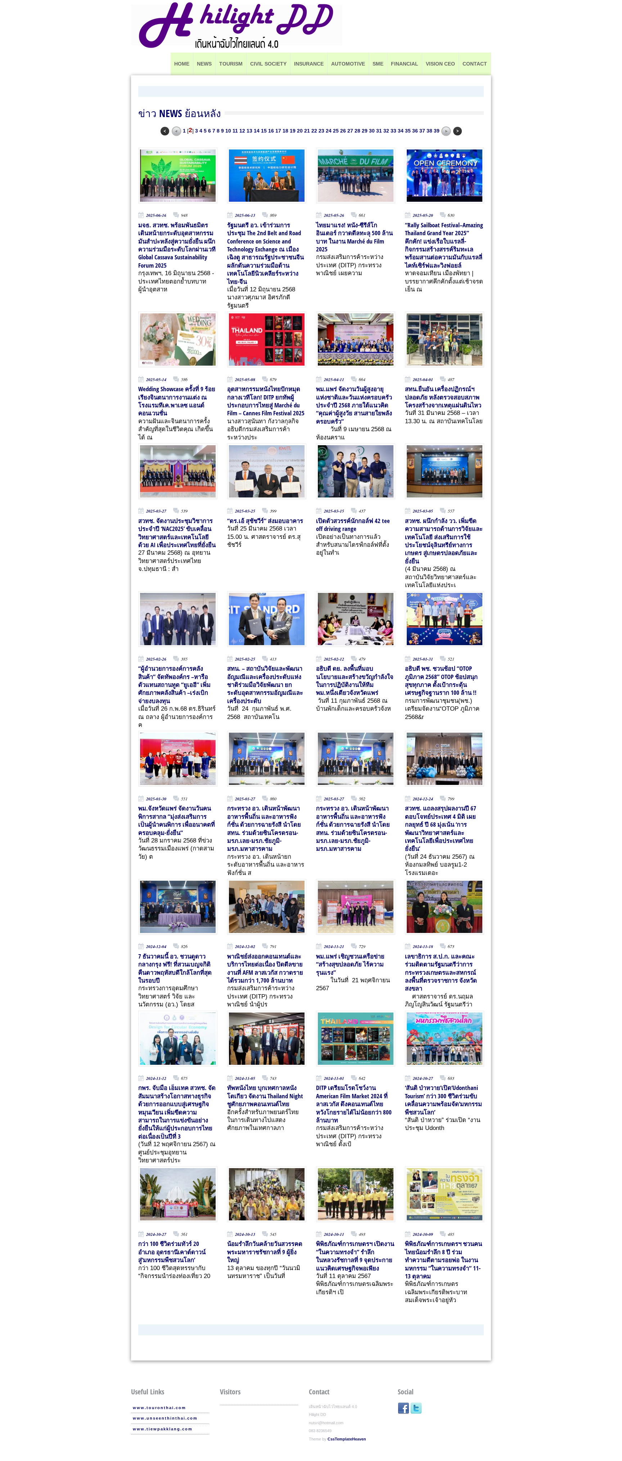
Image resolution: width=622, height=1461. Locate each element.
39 (437, 130)
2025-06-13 (245, 215)
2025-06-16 (156, 215)
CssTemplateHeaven (347, 1439)
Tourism (231, 64)
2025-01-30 (156, 799)
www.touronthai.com (159, 1408)
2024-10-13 (245, 1234)
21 (307, 130)
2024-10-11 (334, 1234)
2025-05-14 (156, 379)
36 (415, 130)
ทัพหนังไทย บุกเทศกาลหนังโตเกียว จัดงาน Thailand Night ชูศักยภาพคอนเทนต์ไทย (265, 1096)
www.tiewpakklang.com (163, 1429)
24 (329, 130)
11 (235, 130)
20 (300, 130)
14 (257, 130)
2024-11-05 (245, 1078)
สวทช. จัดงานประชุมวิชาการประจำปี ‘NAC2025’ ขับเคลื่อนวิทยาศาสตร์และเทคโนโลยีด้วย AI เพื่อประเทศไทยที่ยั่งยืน (177, 533)
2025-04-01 (423, 379)
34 (401, 130)
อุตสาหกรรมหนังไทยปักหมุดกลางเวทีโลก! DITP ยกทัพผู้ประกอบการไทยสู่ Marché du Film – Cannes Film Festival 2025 (266, 401)
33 (393, 130)
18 (285, 130)
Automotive (348, 64)
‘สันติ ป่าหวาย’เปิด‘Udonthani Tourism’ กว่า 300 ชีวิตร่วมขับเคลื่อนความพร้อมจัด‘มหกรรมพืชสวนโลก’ (443, 1100)
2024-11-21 (334, 946)
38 (429, 130)
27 (350, 130)
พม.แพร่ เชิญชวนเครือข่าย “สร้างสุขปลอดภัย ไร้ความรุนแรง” (350, 964)
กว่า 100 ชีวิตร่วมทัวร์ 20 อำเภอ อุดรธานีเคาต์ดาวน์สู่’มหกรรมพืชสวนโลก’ (172, 1251)
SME (378, 64)
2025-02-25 (245, 659)
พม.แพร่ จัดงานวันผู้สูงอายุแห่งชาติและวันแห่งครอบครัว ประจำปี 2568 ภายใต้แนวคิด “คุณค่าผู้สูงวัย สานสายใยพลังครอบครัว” (354, 405)
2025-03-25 (245, 511)
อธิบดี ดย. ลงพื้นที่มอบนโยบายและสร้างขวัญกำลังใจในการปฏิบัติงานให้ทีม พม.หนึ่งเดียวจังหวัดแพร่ (354, 680)
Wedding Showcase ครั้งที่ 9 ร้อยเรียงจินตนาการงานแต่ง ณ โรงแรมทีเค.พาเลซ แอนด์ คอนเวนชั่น (176, 401)
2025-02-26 (156, 659)
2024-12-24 (423, 799)
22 (314, 130)
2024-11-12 (156, 1078)
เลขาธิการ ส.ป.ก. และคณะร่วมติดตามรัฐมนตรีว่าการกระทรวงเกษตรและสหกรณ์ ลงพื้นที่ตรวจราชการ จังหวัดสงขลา (441, 972)
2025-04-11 (334, 379)
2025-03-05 (423, 511)
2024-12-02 (245, 946)
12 (242, 130)
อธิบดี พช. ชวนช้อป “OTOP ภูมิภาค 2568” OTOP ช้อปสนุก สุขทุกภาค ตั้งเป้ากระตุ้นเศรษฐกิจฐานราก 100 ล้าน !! (441, 680)
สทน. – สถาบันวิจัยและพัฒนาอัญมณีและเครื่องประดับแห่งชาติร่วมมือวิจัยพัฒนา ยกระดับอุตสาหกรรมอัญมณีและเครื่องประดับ (265, 684)
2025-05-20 (423, 215)
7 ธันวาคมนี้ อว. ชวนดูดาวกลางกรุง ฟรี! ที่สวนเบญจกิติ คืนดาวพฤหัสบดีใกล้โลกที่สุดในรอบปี (175, 968)
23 (321, 130)
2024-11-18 (423, 946)
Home (181, 64)
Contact (475, 64)
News (204, 64)
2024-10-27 (423, 1078)
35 (408, 130)
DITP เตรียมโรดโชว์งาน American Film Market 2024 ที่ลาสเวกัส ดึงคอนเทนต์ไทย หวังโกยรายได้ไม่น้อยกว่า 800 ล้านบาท (354, 1104)
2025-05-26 (334, 215)
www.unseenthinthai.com (165, 1418)
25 (336, 130)
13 (249, 130)
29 (365, 130)
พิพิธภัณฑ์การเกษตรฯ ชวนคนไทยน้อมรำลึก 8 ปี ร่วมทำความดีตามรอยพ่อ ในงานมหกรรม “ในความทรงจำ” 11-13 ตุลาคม (443, 1259)
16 (271, 130)
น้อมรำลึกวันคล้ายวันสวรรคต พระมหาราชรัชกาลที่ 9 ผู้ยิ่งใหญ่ (264, 1251)
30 (372, 130)
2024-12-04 (156, 946)
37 (422, 130)
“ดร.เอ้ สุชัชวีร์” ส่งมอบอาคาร (265, 521)
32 (386, 130)
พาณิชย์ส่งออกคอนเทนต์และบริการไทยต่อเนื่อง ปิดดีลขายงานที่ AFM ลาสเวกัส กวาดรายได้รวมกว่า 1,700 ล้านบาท (265, 968)
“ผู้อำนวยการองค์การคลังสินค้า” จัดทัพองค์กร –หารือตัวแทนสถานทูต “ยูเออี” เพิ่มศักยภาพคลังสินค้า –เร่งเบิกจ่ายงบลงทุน (174, 684)
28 (357, 130)
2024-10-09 (423, 1234)
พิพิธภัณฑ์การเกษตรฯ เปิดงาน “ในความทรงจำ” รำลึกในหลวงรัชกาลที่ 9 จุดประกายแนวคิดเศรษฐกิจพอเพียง (355, 1255)
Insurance (309, 64)
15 (264, 130)
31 (379, 130)
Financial (404, 64)
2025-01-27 (245, 799)
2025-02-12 (334, 659)
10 (228, 130)
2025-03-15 (334, 511)
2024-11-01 (334, 1078)
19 (293, 130)
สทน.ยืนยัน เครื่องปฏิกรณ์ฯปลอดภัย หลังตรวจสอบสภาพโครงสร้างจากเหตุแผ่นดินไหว (443, 397)
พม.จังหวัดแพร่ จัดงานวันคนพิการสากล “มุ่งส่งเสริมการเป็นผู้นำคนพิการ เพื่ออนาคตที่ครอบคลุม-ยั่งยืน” (176, 820)
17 (278, 130)
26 (343, 130)
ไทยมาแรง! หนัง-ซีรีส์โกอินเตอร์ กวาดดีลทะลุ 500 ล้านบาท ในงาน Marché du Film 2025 (354, 237)
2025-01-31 (423, 659)
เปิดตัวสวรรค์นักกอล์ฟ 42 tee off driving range (353, 525)
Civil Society (268, 64)
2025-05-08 (245, 379)
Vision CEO (440, 64)
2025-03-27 (156, 511)
